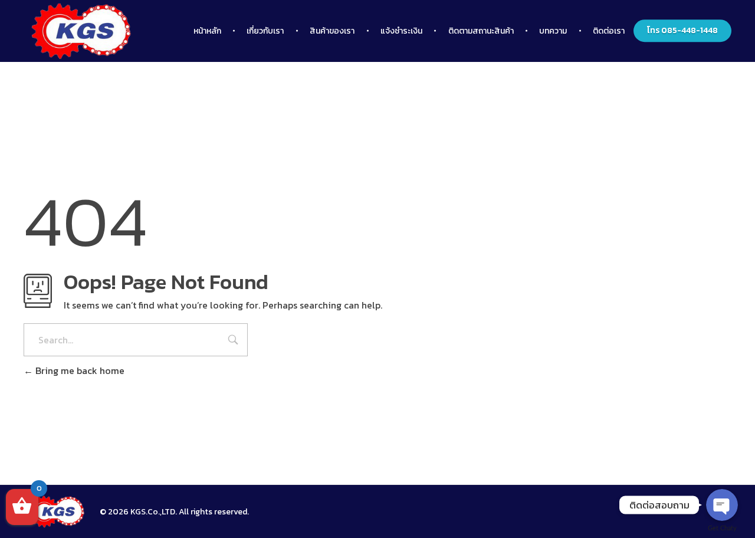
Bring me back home (78, 370)
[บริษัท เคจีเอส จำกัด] (56, 511)
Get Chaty (722, 528)
